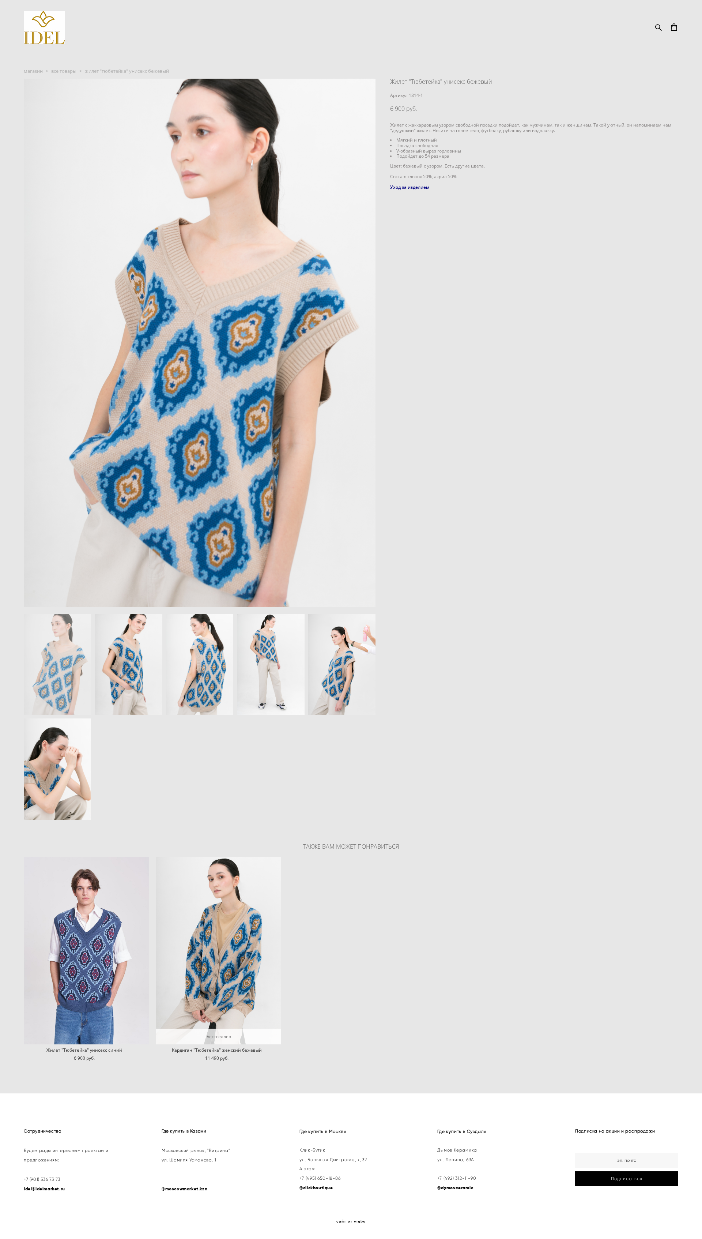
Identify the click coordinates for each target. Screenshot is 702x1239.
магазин (33, 71)
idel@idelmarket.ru (44, 1188)
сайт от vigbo (351, 1221)
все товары (63, 71)
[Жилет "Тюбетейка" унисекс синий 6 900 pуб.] (86, 950)
